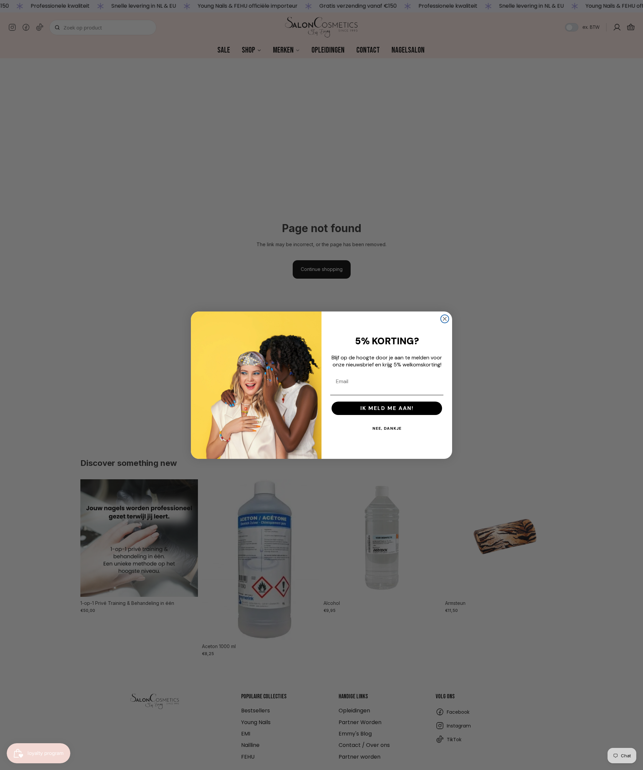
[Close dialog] (445, 319)
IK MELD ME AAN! (387, 408)
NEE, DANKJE (387, 428)
